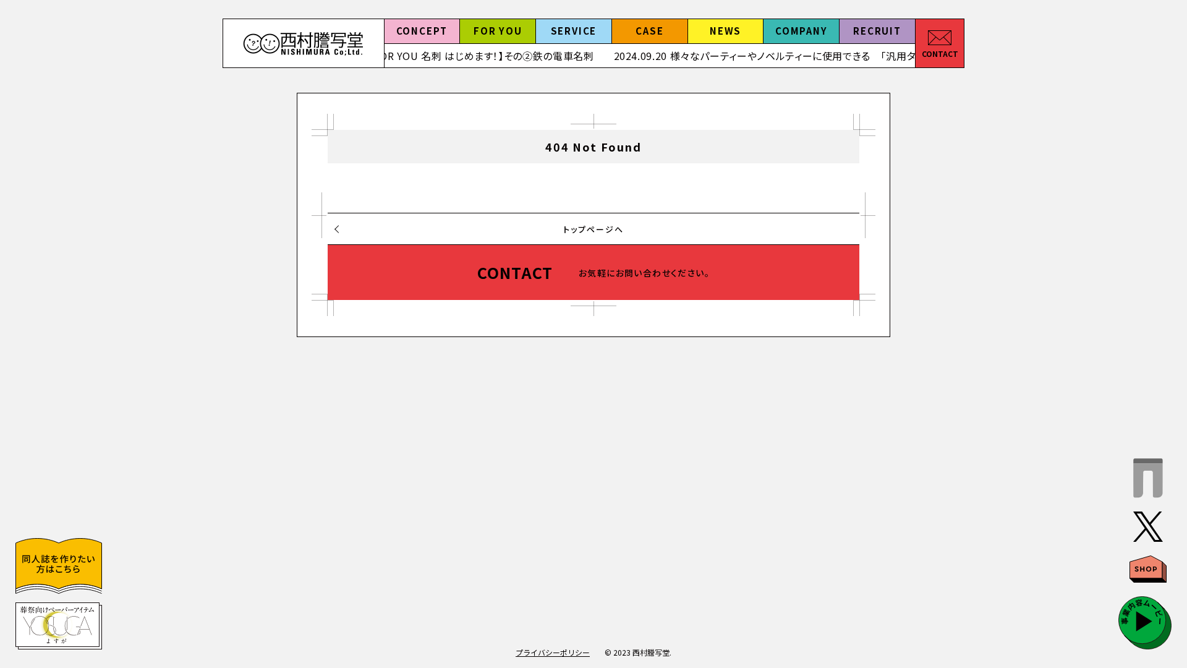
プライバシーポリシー (553, 652)
